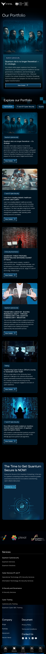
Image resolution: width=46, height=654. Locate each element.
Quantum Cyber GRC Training (12, 607)
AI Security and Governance (12, 588)
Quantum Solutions (8, 565)
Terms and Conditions (29, 629)
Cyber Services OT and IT (11, 573)
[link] (10, 487)
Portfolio (5, 629)
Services (6, 552)
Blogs (4, 624)
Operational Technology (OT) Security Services (18, 577)
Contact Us (27, 634)
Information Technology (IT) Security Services (17, 581)
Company (7, 619)
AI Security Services (9, 592)
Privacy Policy (26, 625)
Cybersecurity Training (9, 604)
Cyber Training (7, 600)
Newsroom (5, 633)
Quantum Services (8, 562)
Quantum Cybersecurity (10, 558)
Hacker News (6, 637)
